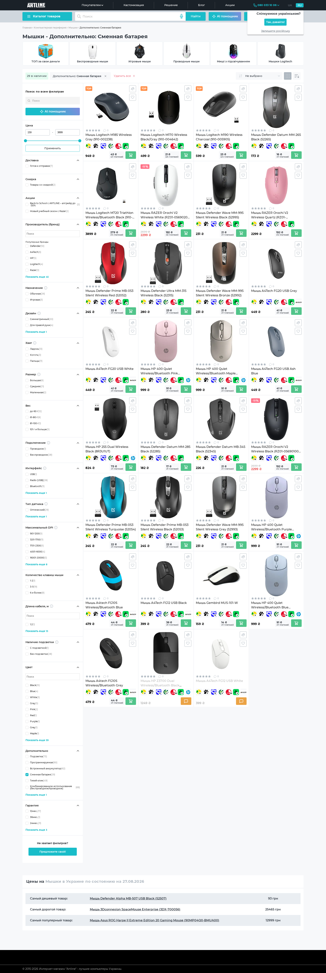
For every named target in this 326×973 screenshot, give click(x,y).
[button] (52, 111)
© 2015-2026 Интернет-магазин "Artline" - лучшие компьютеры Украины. (72, 969)
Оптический (39, 509)
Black (35, 685)
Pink (34, 709)
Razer (34, 270)
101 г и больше (40, 429)
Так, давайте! (275, 22)
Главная (27, 27)
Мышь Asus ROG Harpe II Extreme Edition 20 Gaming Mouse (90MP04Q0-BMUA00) (154, 920)
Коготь (35, 354)
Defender (37, 246)
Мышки (73, 27)
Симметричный (41, 319)
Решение (171, 5)
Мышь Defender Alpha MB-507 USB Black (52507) (128, 898)
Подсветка (38, 756)
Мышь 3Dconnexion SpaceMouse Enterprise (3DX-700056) (135, 909)
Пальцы (36, 361)
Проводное (38, 448)
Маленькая (38, 392)
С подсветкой (39, 648)
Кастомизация (134, 5)
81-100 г (35, 423)
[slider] (25, 140)
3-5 (33, 586)
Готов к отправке (41, 165)
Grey (34, 727)
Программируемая (43, 762)
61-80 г (35, 417)
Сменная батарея (42, 774)
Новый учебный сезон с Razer (49, 211)
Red (33, 715)
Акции (230, 5)
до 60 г (36, 411)
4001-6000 (37, 551)
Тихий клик (39, 780)
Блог (201, 5)
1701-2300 (37, 545)
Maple (34, 733)
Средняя (37, 386)
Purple (35, 721)
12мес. (35, 811)
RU (300, 5)
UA (290, 5)
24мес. (35, 823)
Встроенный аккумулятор (47, 768)
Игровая (36, 299)
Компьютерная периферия (50, 27)
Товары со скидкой (42, 184)
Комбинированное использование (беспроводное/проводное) (55, 787)
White (35, 697)
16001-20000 (38, 557)
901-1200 (36, 533)
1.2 (32, 624)
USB (33, 474)
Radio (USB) (39, 480)
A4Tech (35, 252)
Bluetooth (37, 486)
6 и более (37, 592)
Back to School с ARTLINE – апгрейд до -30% (55, 204)
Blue (34, 691)
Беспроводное (41, 454)
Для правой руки (41, 325)
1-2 (32, 580)
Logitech (36, 264)
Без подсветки (41, 654)
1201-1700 (36, 539)
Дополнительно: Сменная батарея (100, 27)
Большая (37, 380)
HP (33, 258)
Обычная (37, 293)
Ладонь (36, 348)
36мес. (35, 817)
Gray (34, 703)
